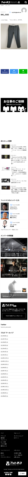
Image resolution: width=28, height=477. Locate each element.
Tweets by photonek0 (6, 327)
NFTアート (16, 438)
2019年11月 (4, 386)
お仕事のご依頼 (17, 453)
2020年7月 (3, 370)
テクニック (3, 436)
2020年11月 (4, 361)
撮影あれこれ (4, 446)
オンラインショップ (18, 436)
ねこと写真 (3, 442)
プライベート (4, 440)
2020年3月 (3, 383)
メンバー (3, 455)
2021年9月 (3, 336)
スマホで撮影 (4, 444)
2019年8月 (3, 396)
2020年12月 (4, 358)
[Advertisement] (14, 58)
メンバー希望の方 (18, 455)
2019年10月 (4, 390)
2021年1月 (3, 355)
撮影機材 (3, 438)
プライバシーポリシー (6, 457)
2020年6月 (3, 374)
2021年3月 (3, 351)
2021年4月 (3, 348)
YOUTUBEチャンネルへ (13, 316)
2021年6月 (3, 342)
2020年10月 (4, 364)
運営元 (2, 453)
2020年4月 (3, 380)
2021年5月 (3, 345)
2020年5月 (3, 377)
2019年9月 (3, 393)
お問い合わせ (17, 457)
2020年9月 (3, 367)
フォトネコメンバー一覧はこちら (9, 229)
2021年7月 (3, 339)
